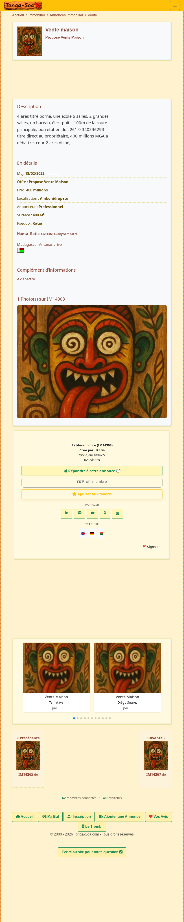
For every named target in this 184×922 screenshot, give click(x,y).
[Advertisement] (95, 82)
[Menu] (175, 5)
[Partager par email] (117, 514)
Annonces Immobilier (66, 15)
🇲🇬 (101, 533)
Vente (92, 15)
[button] (74, 718)
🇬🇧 (83, 533)
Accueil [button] (26, 816)
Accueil (18, 15)
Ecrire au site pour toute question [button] (90, 852)
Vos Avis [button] (160, 816)
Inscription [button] (81, 816)
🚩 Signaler (151, 547)
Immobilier (36, 15)
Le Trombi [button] (93, 826)
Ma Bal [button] (52, 816)
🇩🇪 (92, 533)
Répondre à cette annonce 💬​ (93, 470)
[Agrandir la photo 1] (92, 361)
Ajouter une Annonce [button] (121, 816)
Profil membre (94, 481)
